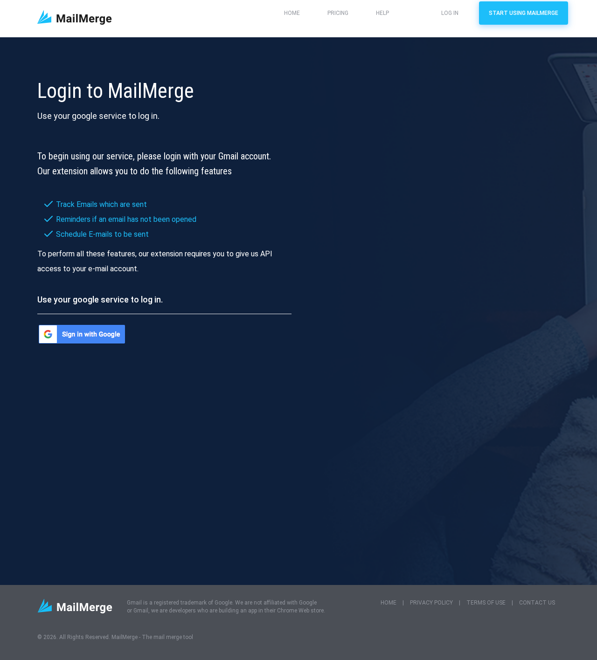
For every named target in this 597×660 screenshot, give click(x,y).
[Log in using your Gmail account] (81, 334)
